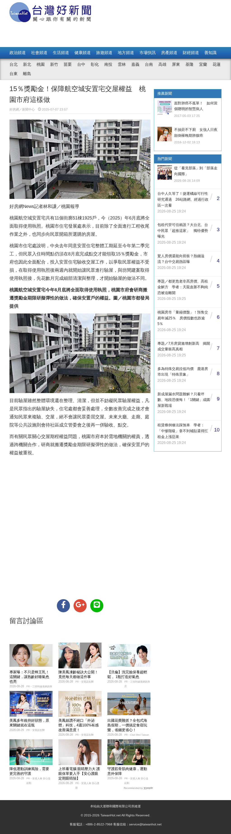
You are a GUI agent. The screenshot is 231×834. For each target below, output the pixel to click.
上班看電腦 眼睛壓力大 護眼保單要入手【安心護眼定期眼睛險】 (79, 773)
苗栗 (68, 64)
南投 (108, 64)
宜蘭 (203, 64)
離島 (27, 73)
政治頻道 (17, 52)
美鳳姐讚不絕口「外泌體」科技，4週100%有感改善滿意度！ (78, 725)
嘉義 (135, 64)
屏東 (176, 64)
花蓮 (217, 64)
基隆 (189, 64)
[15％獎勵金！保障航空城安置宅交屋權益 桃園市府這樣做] (63, 606)
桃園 (41, 64)
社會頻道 (39, 52)
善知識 (210, 52)
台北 (13, 64)
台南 (149, 64)
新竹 (54, 64)
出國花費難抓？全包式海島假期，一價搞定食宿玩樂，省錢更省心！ (127, 725)
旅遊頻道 (104, 52)
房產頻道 (169, 52)
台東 (13, 73)
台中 (81, 64)
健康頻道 (82, 52)
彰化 (95, 64)
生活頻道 (61, 52)
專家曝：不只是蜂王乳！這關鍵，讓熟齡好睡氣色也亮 (29, 676)
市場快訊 (147, 52)
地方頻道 (126, 52)
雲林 (122, 64)
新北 (27, 64)
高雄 (162, 64)
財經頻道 (191, 52)
